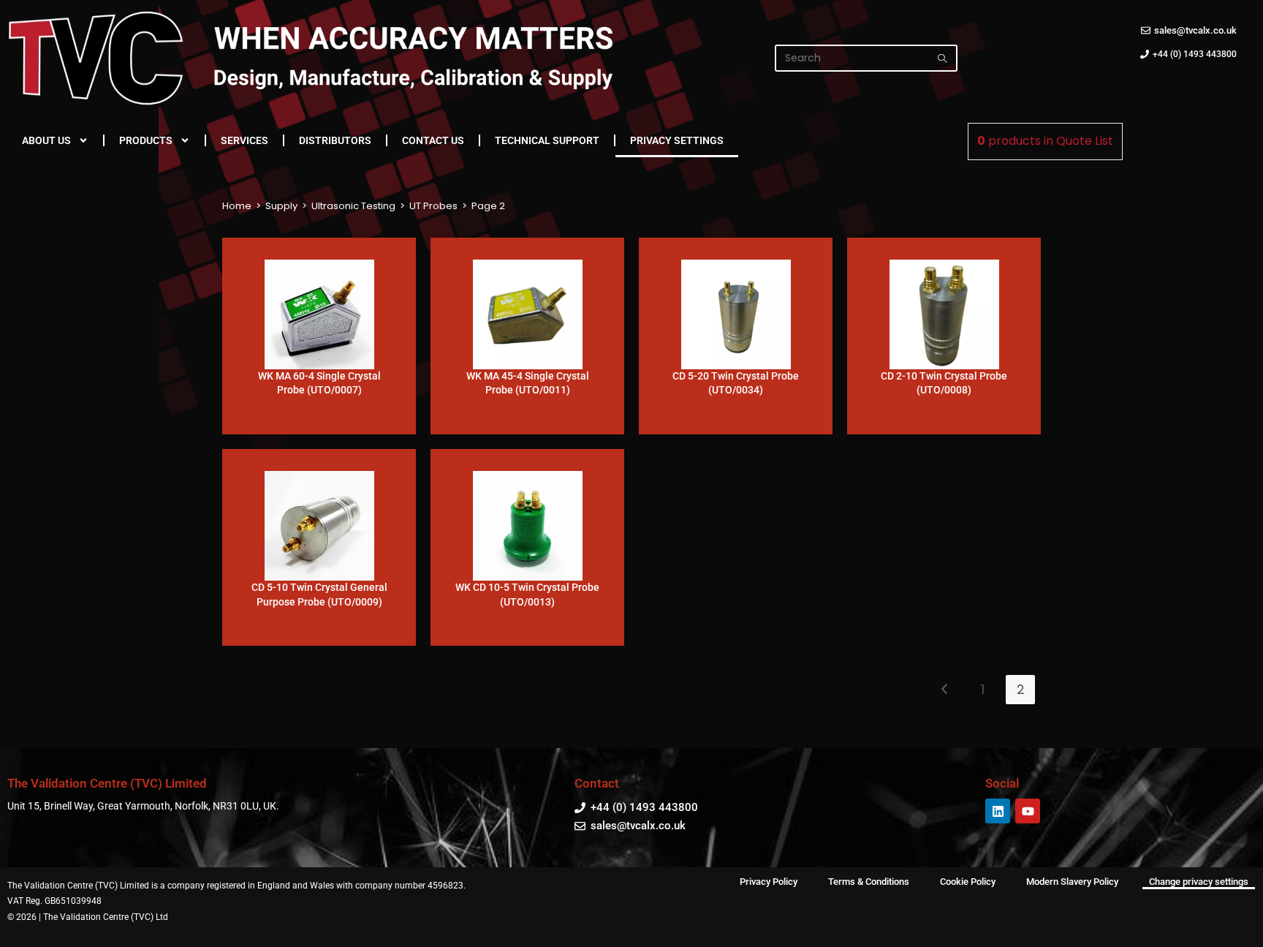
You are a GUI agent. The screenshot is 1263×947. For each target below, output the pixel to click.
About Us (46, 140)
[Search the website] (866, 57)
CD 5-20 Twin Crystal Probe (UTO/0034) (735, 383)
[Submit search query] (942, 58)
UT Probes (433, 206)
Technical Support (547, 140)
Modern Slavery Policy (1072, 881)
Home (236, 206)
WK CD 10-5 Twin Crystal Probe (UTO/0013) (527, 594)
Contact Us (433, 140)
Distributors (335, 140)
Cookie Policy (967, 881)
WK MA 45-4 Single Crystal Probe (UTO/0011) (527, 383)
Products (145, 140)
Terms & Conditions (868, 881)
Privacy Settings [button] (677, 140)
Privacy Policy (768, 881)
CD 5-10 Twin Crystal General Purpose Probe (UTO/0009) (319, 594)
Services (244, 140)
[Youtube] (1027, 811)
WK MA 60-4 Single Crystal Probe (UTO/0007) (319, 383)
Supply (281, 206)
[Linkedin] (997, 811)
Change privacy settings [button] (1198, 881)
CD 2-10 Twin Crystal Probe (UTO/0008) (944, 383)
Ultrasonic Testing (353, 206)
